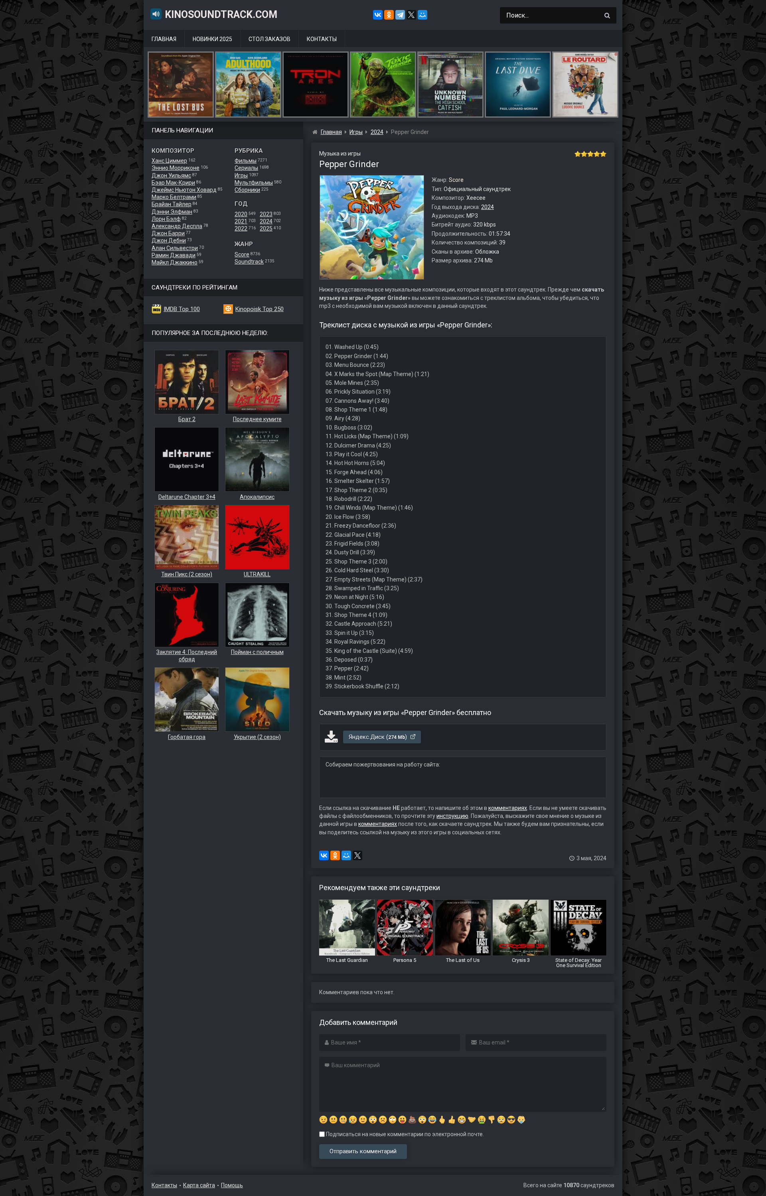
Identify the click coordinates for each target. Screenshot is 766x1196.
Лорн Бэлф (166, 219)
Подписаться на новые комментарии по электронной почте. (404, 1134)
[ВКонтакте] (378, 15)
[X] (411, 15)
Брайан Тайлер (172, 204)
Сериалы (246, 168)
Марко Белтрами (174, 197)
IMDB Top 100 (182, 309)
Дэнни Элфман (172, 212)
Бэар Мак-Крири (173, 182)
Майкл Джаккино (174, 262)
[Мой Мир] (422, 15)
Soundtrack (249, 261)
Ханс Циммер (169, 161)
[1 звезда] (577, 154)
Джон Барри (168, 233)
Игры (241, 175)
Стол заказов (269, 39)
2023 (266, 214)
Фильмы (246, 161)
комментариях (507, 808)
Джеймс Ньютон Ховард (184, 190)
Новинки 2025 (212, 39)
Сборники (247, 190)
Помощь (232, 1185)
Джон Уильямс (171, 175)
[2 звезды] (584, 154)
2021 (241, 221)
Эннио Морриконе (175, 168)
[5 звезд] (603, 154)
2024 (266, 221)
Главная (164, 39)
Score (242, 254)
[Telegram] (400, 15)
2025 (266, 228)
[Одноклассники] (389, 15)
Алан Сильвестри (175, 248)
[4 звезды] (597, 154)
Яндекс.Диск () (379, 737)
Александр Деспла (177, 226)
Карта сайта (199, 1185)
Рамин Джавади (173, 255)
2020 (241, 214)
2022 (241, 228)
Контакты (322, 39)
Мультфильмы (254, 182)
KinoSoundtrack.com (221, 14)
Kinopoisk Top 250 (259, 309)
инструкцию (452, 816)
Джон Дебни (169, 240)
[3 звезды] (590, 154)
